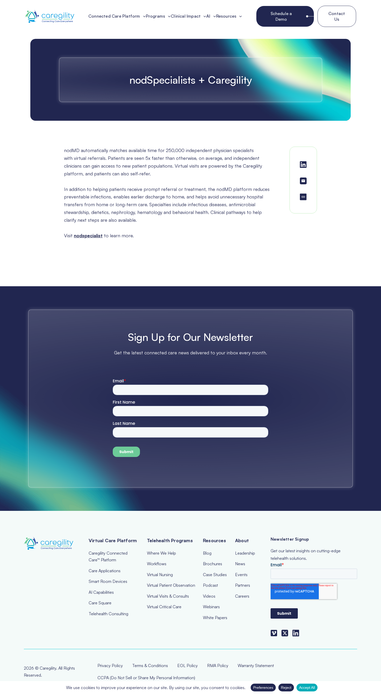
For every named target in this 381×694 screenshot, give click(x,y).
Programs (155, 16)
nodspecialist (88, 235)
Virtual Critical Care (164, 606)
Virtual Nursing (160, 574)
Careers (242, 596)
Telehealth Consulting (108, 613)
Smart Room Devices (108, 581)
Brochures (212, 563)
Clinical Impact (186, 16)
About (242, 540)
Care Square (100, 602)
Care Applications (105, 570)
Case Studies (215, 574)
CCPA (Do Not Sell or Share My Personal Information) (146, 677)
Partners (242, 585)
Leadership (245, 553)
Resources (226, 16)
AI (208, 16)
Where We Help (161, 553)
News (240, 563)
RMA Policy (217, 665)
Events (241, 574)
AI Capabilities (101, 592)
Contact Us (336, 16)
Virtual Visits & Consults (168, 596)
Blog (207, 553)
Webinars (211, 606)
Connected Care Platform (114, 16)
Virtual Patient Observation (171, 585)
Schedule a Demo (281, 16)
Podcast (210, 585)
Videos (209, 596)
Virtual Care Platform (113, 540)
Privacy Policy (110, 665)
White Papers (215, 617)
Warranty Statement (256, 665)
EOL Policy (187, 665)
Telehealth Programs (170, 540)
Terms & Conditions (150, 665)
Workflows (156, 563)
